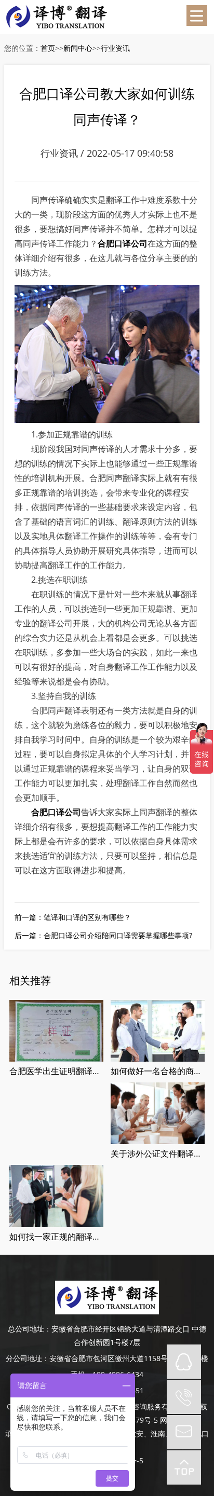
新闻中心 (77, 48)
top (184, 1467)
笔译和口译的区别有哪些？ (87, 917)
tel (184, 1397)
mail (184, 1432)
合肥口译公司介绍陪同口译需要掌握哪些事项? (118, 935)
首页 (48, 48)
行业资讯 (115, 48)
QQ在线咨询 (184, 1361)
